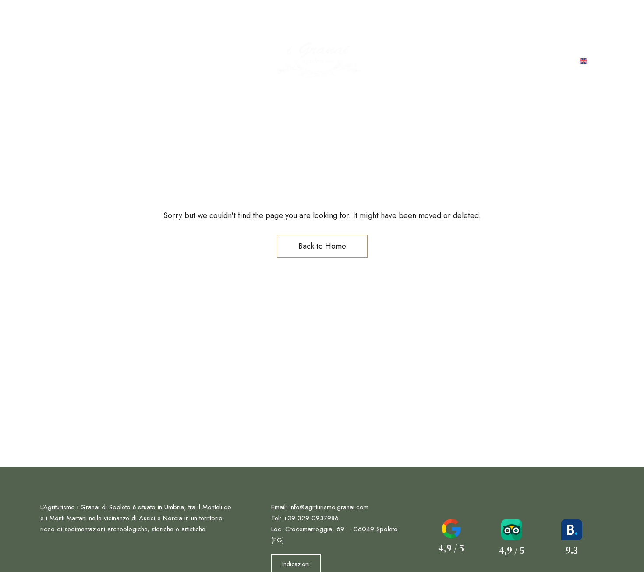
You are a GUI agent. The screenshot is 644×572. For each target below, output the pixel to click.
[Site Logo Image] (317, 61)
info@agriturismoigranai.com (545, 17)
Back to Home (322, 246)
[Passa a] (583, 61)
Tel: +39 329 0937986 (434, 17)
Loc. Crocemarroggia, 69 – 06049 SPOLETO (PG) (145, 17)
